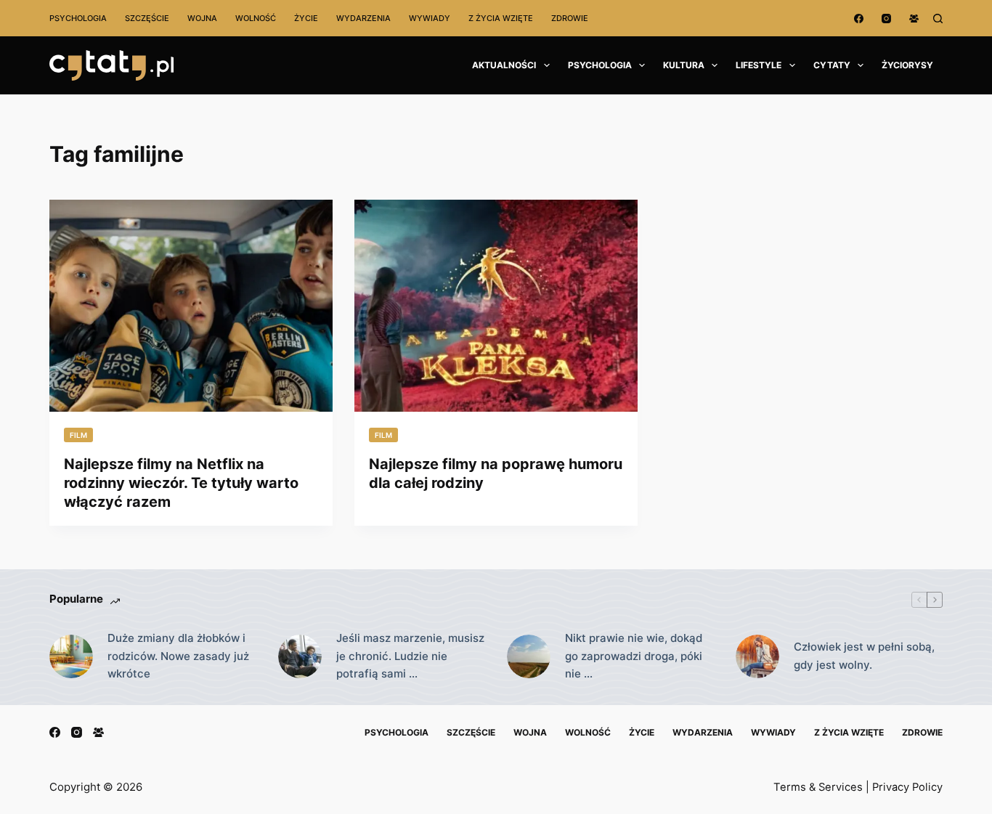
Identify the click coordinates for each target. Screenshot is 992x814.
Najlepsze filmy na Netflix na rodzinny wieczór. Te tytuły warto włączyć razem (181, 482)
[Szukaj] (938, 18)
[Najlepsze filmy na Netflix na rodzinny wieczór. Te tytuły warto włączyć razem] (191, 306)
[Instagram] (886, 18)
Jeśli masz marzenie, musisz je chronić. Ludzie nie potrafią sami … (410, 656)
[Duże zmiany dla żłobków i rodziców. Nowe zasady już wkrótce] (71, 656)
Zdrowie (569, 18)
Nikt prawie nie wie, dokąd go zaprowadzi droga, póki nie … (633, 656)
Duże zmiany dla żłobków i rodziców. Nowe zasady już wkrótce (178, 656)
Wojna (202, 18)
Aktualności (504, 65)
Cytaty (831, 65)
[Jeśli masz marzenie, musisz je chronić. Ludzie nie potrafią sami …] (300, 656)
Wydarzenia (363, 18)
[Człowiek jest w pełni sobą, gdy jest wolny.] (757, 656)
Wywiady (429, 18)
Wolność (255, 18)
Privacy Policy (907, 787)
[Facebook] (858, 18)
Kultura (683, 65)
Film (78, 435)
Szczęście (147, 18)
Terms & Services (818, 787)
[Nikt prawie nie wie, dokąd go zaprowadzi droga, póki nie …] (528, 656)
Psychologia (78, 18)
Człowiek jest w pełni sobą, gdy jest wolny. (864, 656)
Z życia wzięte (500, 18)
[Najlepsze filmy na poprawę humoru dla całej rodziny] (496, 306)
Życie (306, 18)
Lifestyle (758, 65)
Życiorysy (907, 65)
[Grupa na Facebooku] (914, 18)
